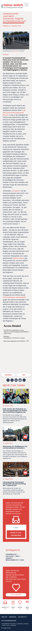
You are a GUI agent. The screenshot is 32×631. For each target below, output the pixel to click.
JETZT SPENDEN (16, 594)
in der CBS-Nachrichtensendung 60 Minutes (14, 112)
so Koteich (16, 191)
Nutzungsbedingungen (8, 620)
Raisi (22, 560)
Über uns (4, 617)
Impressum (12, 617)
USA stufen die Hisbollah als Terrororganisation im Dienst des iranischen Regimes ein (15, 410)
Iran (17, 556)
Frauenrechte (11, 554)
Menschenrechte (12, 560)
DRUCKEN (8, 375)
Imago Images (15, 51)
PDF (23, 375)
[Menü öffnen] (26, 4)
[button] (8, 380)
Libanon (9, 558)
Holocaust (10, 556)
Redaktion (6, 26)
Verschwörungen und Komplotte (14, 297)
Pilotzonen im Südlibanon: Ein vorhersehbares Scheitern (15, 447)
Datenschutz (22, 617)
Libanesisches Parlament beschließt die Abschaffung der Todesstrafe (14, 483)
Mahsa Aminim (18, 258)
